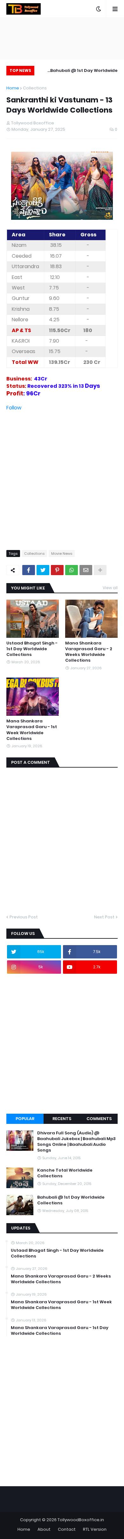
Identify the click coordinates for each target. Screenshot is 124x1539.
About (44, 1529)
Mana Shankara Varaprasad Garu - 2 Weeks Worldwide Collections (88, 652)
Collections (35, 88)
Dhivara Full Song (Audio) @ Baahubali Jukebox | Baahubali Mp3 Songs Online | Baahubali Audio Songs (76, 1141)
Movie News (61, 553)
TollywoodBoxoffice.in (81, 1520)
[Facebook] (28, 570)
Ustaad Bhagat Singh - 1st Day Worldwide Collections (32, 649)
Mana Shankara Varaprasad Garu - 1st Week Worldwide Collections (31, 730)
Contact (67, 1529)
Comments (99, 1119)
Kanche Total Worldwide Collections (65, 1173)
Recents (61, 1119)
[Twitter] (43, 570)
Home (12, 88)
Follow (13, 407)
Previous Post (24, 917)
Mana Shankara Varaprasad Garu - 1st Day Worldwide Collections (59, 1330)
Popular (25, 1119)
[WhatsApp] (71, 570)
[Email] (85, 570)
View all (110, 587)
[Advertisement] (62, 474)
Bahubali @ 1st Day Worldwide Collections (84, 71)
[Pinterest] (57, 570)
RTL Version (95, 1529)
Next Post (104, 917)
